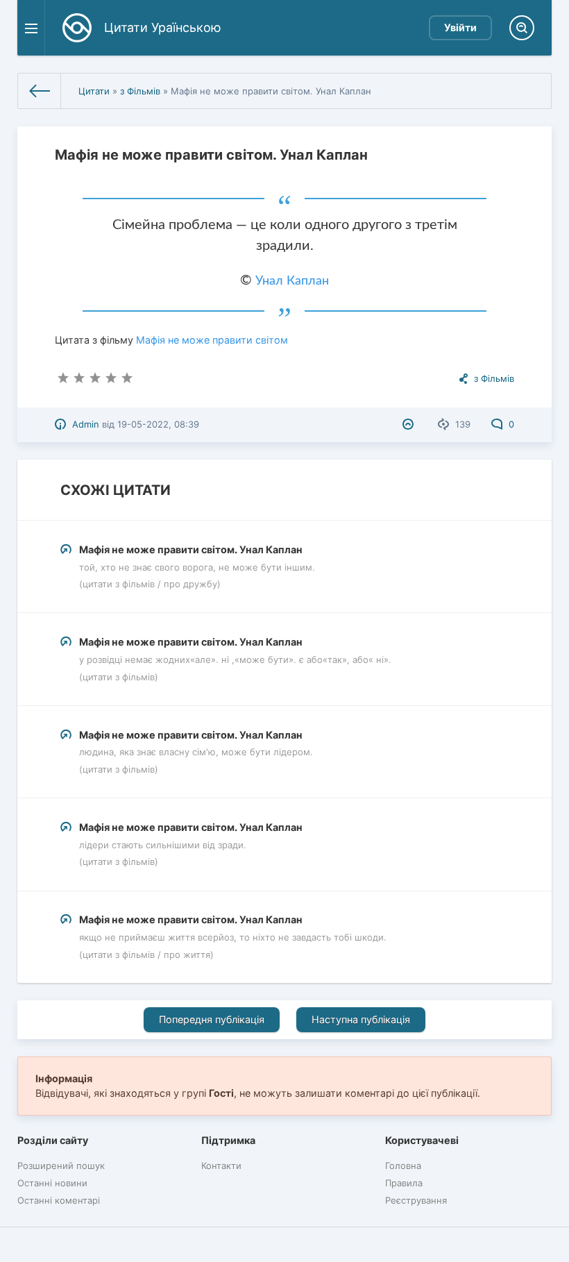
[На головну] (39, 91)
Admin (85, 424)
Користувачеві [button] (422, 1140)
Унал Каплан (292, 281)
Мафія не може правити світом (212, 340)
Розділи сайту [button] (52, 1140)
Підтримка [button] (228, 1140)
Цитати (94, 90)
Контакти (221, 1165)
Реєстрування (416, 1200)
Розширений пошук (61, 1165)
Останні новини (52, 1182)
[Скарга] (409, 424)
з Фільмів (140, 90)
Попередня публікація (211, 1019)
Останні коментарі (58, 1200)
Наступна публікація (361, 1019)
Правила (404, 1182)
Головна (403, 1165)
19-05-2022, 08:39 (158, 424)
